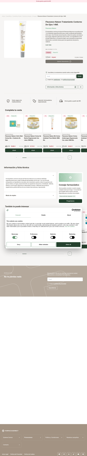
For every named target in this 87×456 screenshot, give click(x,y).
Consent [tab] (18, 215)
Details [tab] (43, 215)
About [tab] (69, 215)
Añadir (14, 150)
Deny (18, 244)
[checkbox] (46, 79)
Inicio (3, 16)
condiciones (57, 79)
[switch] (34, 237)
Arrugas (34, 16)
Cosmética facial (16, 16)
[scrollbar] (43, 158)
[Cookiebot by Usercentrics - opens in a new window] (73, 210)
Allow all (68, 244)
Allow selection (43, 244)
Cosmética (8, 16)
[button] (33, 437)
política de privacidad (69, 79)
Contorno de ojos (26, 16)
